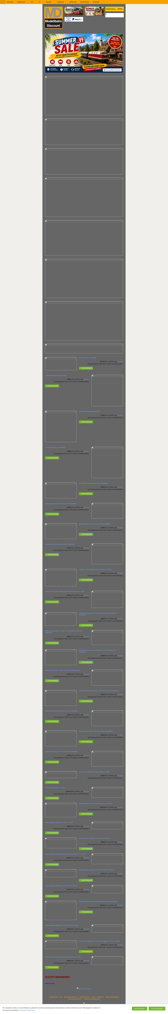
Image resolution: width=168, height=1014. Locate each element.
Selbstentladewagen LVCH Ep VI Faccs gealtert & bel (63, 631)
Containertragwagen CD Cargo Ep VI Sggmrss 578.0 (99, 941)
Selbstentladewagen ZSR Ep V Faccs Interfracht (99, 691)
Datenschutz (84, 997)
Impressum (53, 997)
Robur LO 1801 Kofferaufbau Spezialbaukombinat (64, 591)
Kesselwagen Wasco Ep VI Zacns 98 (61, 503)
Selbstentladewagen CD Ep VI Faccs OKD (62, 670)
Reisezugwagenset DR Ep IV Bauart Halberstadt (98, 901)
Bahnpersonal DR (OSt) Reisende (59, 544)
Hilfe (93, 997)
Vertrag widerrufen (92, 999)
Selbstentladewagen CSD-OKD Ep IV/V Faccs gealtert (97, 651)
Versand (120, 361)
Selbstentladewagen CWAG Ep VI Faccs (96, 731)
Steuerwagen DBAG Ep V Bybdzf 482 (94, 772)
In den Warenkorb (87, 368)
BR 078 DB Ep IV (87, 358)
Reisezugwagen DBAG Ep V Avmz (59, 822)
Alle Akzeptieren (157, 1008)
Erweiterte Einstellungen (26, 1010)
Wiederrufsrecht (71, 997)
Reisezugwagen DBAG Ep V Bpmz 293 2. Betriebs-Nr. (65, 854)
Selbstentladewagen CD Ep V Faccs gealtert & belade (98, 614)
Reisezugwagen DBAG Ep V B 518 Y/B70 (61, 886)
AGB (60, 997)
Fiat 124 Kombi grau (55, 447)
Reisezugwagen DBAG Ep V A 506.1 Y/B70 (61, 925)
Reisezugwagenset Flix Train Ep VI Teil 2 (95, 803)
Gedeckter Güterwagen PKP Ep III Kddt (95, 569)
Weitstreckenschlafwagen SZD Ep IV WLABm (63, 957)
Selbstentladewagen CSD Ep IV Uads (61, 751)
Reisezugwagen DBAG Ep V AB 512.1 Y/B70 (96, 870)
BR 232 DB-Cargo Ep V (55, 788)
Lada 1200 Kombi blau (55, 375)
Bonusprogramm (112, 997)
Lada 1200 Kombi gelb (89, 411)
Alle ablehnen (140, 1008)
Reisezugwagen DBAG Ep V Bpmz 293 (94, 838)
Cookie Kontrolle (75, 999)
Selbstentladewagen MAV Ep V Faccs (61, 711)
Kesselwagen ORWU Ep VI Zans (93, 483)
